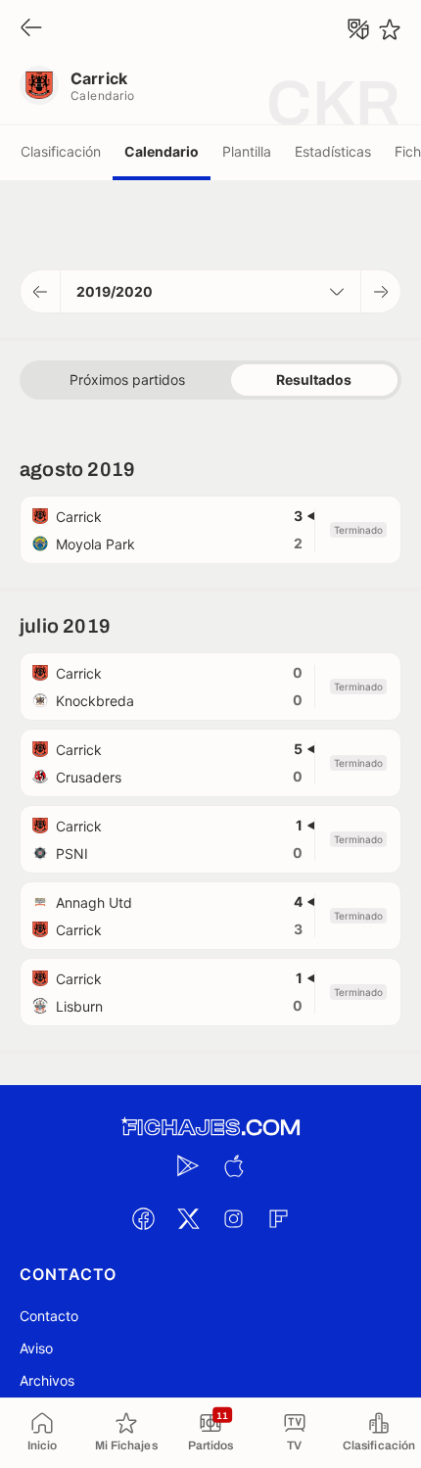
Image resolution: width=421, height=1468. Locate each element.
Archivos (47, 1380)
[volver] (31, 29)
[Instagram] (233, 1218)
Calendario (161, 151)
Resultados (313, 379)
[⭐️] (389, 29)
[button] (41, 291)
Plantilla (246, 151)
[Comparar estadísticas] (358, 29)
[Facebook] (143, 1218)
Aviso (36, 1348)
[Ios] (233, 1165)
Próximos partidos (127, 379)
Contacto (49, 1315)
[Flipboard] (278, 1218)
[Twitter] (188, 1218)
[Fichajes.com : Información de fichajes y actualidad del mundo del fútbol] (210, 1127)
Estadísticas (333, 151)
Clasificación (61, 151)
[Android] (188, 1165)
